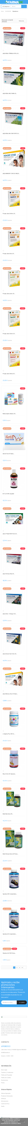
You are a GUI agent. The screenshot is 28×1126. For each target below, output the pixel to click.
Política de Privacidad (6, 1075)
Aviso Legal (4, 1069)
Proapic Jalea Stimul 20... (9, 373)
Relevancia (21, 20)
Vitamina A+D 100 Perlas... (9, 953)
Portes (3, 1082)
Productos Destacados (7, 1096)
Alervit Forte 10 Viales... (8, 453)
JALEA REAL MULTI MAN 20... (10, 93)
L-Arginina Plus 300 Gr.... (9, 734)
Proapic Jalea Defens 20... (9, 213)
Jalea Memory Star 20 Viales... (10, 693)
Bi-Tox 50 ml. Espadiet (8, 493)
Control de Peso (5, 1103)
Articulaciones (4, 1101)
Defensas (3, 1098)
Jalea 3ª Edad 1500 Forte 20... (10, 533)
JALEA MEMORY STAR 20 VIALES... (11, 173)
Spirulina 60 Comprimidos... (10, 934)
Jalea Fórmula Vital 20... (9, 573)
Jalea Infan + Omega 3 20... (9, 613)
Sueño (2, 1106)
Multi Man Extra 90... (8, 814)
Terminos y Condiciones (7, 1072)
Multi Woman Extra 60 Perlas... (10, 854)
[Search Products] (24, 6)
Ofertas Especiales (5, 1093)
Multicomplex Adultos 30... (9, 413)
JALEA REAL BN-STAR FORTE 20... (11, 133)
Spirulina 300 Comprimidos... (10, 894)
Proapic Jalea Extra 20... (9, 253)
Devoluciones (4, 1080)
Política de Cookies (6, 1077)
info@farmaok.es (5, 1052)
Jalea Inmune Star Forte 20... (10, 653)
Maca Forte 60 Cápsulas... (9, 774)
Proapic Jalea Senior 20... (9, 333)
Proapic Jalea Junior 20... (9, 293)
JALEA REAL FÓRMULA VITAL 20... (11, 53)
